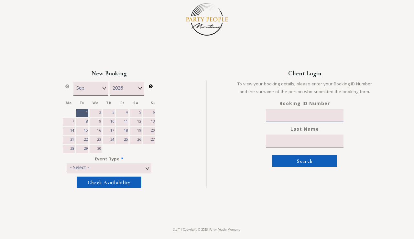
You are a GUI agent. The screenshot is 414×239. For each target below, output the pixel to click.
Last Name (304, 130)
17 (112, 131)
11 (126, 122)
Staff (176, 230)
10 (112, 122)
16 (99, 131)
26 (139, 140)
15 (86, 131)
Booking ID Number (304, 104)
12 (139, 122)
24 (112, 140)
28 (72, 149)
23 (99, 140)
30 (99, 149)
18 (126, 131)
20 (153, 131)
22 (86, 140)
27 (153, 140)
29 (86, 149)
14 (72, 131)
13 (153, 122)
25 (126, 140)
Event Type (109, 159)
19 (139, 131)
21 (72, 140)
